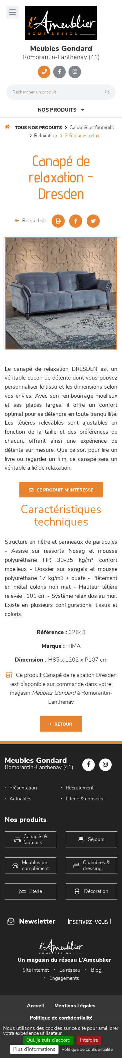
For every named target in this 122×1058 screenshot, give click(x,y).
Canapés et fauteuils (91, 127)
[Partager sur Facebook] (75, 221)
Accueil (35, 1005)
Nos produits (57, 110)
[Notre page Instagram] (75, 72)
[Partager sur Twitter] (93, 221)
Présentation (23, 787)
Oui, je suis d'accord (48, 1040)
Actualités (20, 798)
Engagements (64, 978)
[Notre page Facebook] (59, 72)
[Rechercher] (109, 92)
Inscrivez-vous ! (89, 921)
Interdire (89, 1040)
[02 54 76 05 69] (44, 72)
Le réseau (69, 970)
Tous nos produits (38, 128)
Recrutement (80, 787)
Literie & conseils (84, 798)
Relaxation (45, 135)
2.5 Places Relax (82, 135)
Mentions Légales (74, 1005)
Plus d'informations (34, 1049)
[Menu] (12, 12)
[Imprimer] (58, 221)
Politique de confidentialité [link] (87, 1049)
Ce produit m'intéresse (65, 490)
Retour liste (34, 220)
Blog (96, 970)
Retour (63, 724)
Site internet (36, 970)
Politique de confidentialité (61, 1017)
